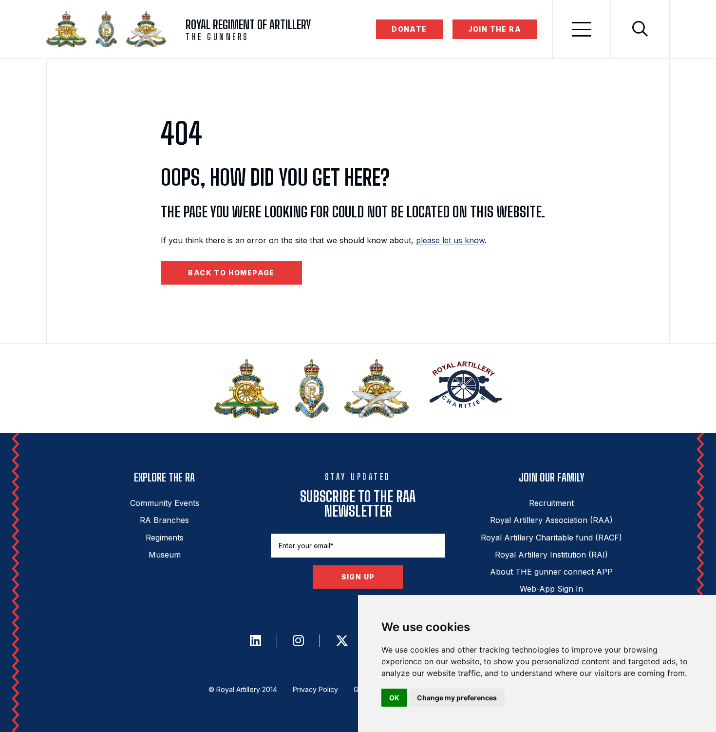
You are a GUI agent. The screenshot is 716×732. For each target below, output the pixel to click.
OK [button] (394, 697)
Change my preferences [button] (457, 697)
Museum (165, 554)
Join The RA (494, 29)
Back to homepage (231, 273)
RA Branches (164, 520)
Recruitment (551, 503)
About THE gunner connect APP (551, 572)
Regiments (165, 537)
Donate (409, 29)
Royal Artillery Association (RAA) (551, 520)
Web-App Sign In (551, 589)
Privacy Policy (315, 689)
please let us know (450, 240)
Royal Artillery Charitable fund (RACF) (551, 537)
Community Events (164, 503)
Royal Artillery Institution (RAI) (551, 554)
